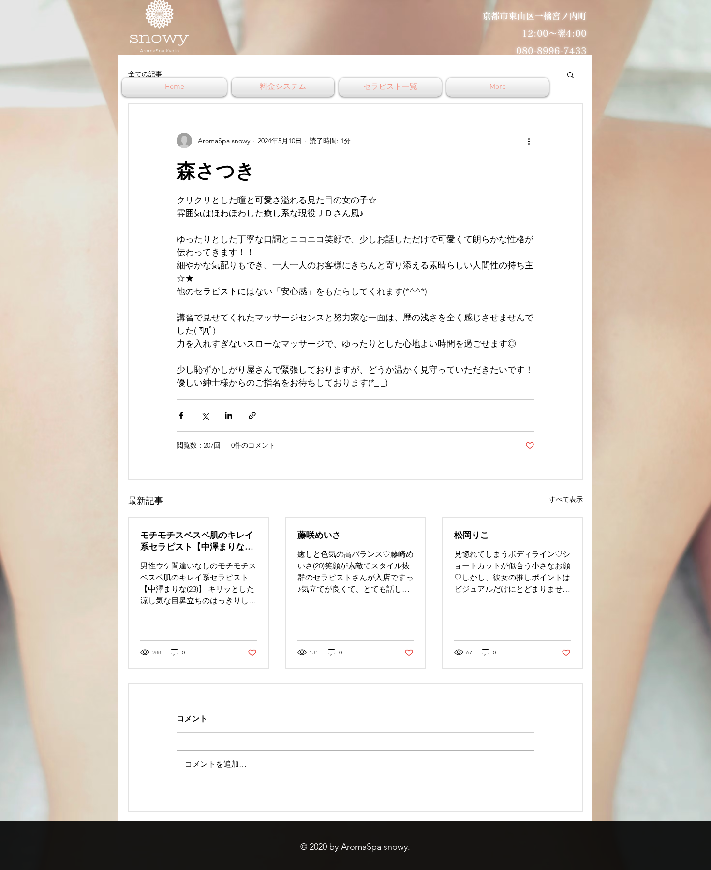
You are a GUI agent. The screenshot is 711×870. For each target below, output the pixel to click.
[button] (570, 74)
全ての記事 (145, 74)
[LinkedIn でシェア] (228, 415)
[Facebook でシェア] (181, 415)
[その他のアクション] (528, 140)
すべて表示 (566, 499)
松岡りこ (471, 534)
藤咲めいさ (319, 534)
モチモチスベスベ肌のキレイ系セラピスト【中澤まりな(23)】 (196, 540)
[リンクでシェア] (252, 415)
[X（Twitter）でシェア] (204, 415)
